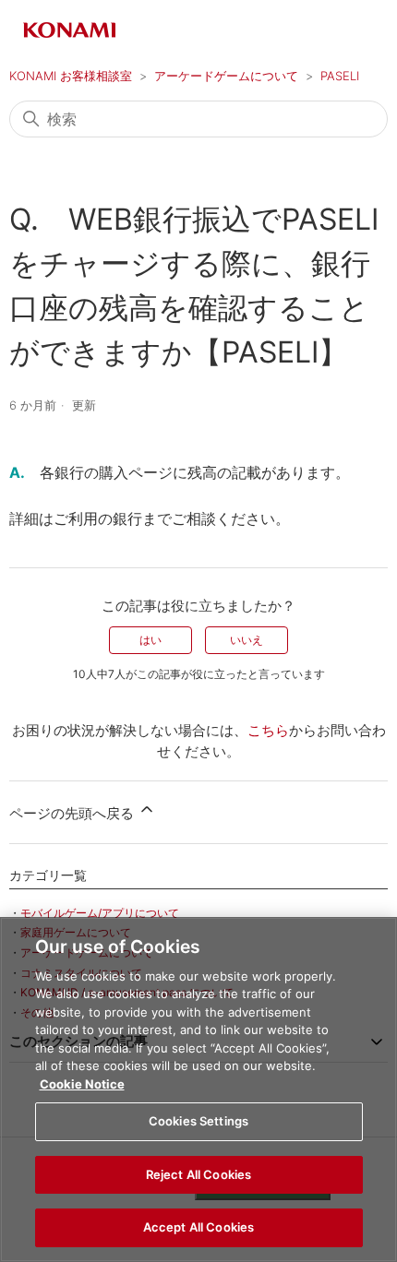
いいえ (246, 640)
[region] (198, 1089)
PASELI (339, 75)
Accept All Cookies (198, 1227)
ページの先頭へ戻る (73, 813)
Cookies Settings (198, 1120)
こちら (268, 730)
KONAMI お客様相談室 (70, 75)
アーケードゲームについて (226, 75)
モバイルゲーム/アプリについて (99, 913)
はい (150, 640)
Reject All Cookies (198, 1174)
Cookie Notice (82, 1084)
